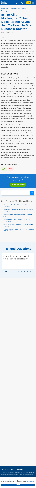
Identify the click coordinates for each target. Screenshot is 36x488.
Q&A (8, 8)
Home (3, 8)
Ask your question (18, 185)
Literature (15, 8)
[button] (6, 271)
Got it (18, 485)
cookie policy (30, 481)
